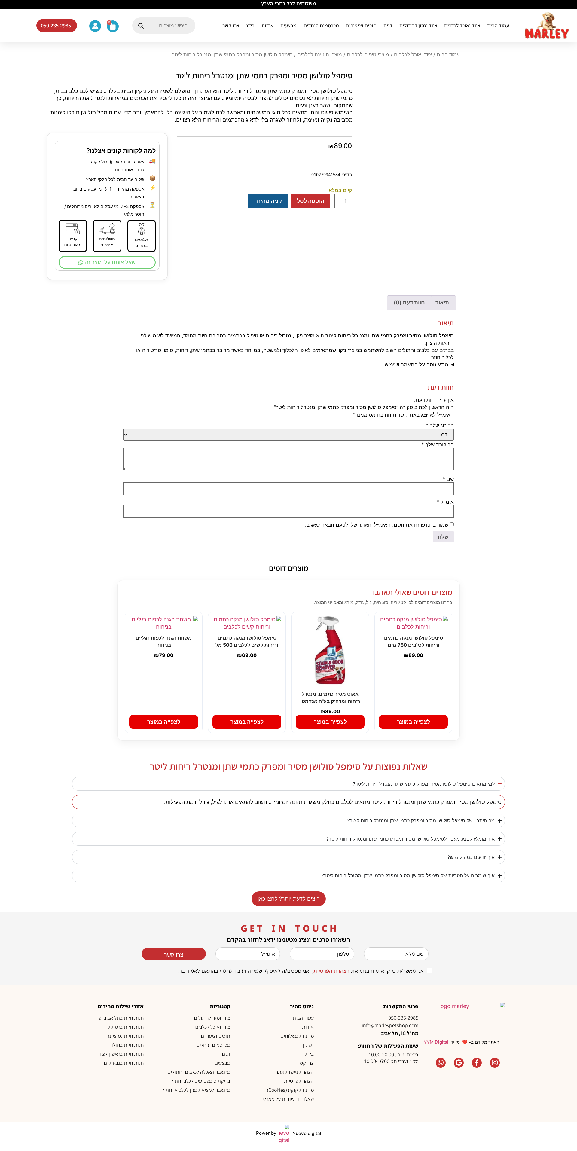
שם (448, 479)
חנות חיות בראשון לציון (121, 1054)
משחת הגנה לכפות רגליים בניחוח (164, 641)
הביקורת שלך (437, 444)
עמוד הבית (498, 25)
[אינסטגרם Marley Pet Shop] (494, 1062)
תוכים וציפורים (361, 25)
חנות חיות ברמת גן (125, 1027)
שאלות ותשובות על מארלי (288, 1099)
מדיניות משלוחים (297, 1036)
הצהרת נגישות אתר (295, 1072)
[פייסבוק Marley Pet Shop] (476, 1062)
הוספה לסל (310, 201)
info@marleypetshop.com (390, 1025)
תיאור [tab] (442, 302)
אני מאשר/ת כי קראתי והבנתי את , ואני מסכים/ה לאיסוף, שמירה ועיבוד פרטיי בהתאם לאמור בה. (300, 970)
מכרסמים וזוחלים (321, 25)
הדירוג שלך (440, 425)
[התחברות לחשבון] (95, 26)
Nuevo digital (306, 1133)
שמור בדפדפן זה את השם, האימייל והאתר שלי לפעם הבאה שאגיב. (376, 524)
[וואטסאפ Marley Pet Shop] (440, 1062)
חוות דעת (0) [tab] (409, 302)
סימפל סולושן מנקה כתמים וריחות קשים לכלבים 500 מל (246, 641)
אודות (267, 25)
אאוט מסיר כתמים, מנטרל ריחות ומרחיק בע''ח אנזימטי (330, 697)
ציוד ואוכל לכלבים (462, 25)
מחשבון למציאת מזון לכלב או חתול (196, 1090)
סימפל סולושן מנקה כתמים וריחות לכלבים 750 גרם (413, 641)
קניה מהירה (268, 201)
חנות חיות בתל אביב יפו (120, 1018)
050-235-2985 (403, 1018)
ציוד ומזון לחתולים (418, 25)
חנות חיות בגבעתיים (124, 1063)
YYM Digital (436, 1042)
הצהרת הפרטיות (331, 970)
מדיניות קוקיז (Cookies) (290, 1090)
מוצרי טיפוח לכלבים (368, 55)
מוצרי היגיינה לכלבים (319, 55)
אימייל (445, 502)
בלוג (250, 25)
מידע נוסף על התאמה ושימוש (416, 365)
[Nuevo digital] (284, 1134)
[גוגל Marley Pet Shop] (458, 1062)
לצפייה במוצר (413, 722)
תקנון (308, 1045)
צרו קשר (230, 25)
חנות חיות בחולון (127, 1045)
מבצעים (288, 25)
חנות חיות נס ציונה (125, 1036)
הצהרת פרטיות (299, 1081)
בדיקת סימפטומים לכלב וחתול (200, 1081)
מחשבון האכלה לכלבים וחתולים (198, 1072)
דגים (387, 25)
